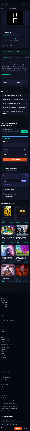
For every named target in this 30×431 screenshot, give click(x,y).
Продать (15, 162)
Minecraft (3, 359)
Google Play (4, 329)
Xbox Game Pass (5, 347)
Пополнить (24, 131)
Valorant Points (4, 306)
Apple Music (4, 351)
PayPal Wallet (4, 315)
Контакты (3, 397)
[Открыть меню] (27, 4)
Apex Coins (3, 310)
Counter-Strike (4, 364)
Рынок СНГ (4, 379)
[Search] (6, 4)
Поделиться (11, 45)
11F (6, 8)
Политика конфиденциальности (9, 408)
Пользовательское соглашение (9, 406)
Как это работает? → (7, 184)
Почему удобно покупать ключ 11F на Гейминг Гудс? (13, 112)
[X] (13, 424)
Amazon (3, 331)
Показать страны (6, 53)
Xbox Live (3, 337)
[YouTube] (8, 424)
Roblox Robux (4, 302)
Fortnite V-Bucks (5, 304)
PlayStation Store (5, 339)
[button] (15, 180)
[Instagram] (10, 424)
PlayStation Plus (5, 349)
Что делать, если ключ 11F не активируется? (14, 107)
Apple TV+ (3, 353)
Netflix (2, 333)
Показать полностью (7, 74)
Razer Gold (3, 341)
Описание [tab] (5, 57)
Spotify (2, 335)
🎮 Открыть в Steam (7, 77)
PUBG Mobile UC (5, 308)
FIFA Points (3, 317)
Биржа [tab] (10, 57)
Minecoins (3, 313)
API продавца (4, 384)
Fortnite (3, 366)
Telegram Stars (4, 300)
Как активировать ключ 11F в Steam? (12, 95)
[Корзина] (23, 4)
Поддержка (4, 395)
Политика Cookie (5, 410)
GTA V (2, 361)
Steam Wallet (4, 327)
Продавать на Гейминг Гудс (8, 400)
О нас (2, 393)
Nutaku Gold (4, 298)
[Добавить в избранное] (4, 45)
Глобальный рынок (6, 377)
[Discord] (16, 424)
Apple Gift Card (4, 323)
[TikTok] (5, 424)
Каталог (3, 8)
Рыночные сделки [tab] (18, 57)
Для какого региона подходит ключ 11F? (13, 103)
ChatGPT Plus (4, 357)
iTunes (2, 325)
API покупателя (5, 382)
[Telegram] (2, 424)
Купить (18, 428)
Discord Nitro (4, 355)
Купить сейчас (16, 159)
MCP (2, 386)
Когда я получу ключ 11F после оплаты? (13, 99)
